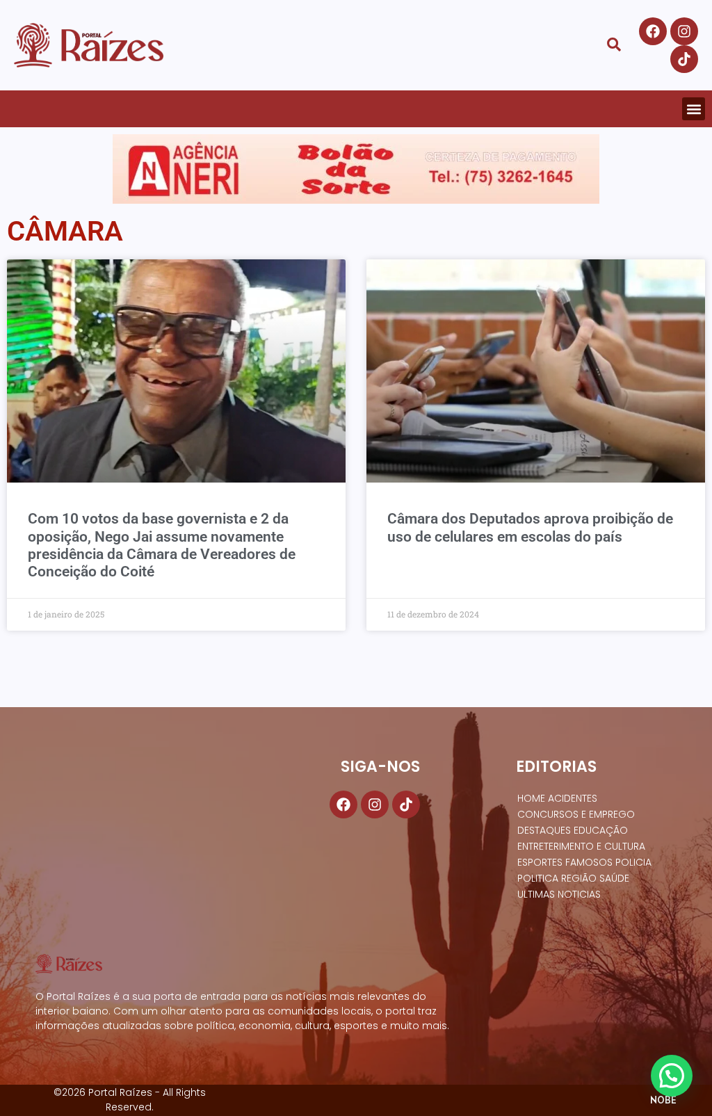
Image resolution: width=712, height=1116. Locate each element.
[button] (693, 108)
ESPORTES (540, 862)
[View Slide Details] (356, 169)
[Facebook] (653, 31)
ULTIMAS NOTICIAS (559, 894)
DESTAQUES (544, 830)
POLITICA (537, 878)
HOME (531, 798)
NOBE (663, 1100)
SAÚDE (614, 878)
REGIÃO (579, 878)
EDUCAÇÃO (601, 830)
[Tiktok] (684, 59)
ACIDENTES (572, 798)
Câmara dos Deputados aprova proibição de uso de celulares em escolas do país (530, 527)
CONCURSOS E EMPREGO (576, 814)
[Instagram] (684, 31)
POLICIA (633, 862)
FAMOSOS (589, 862)
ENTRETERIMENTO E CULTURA (581, 846)
